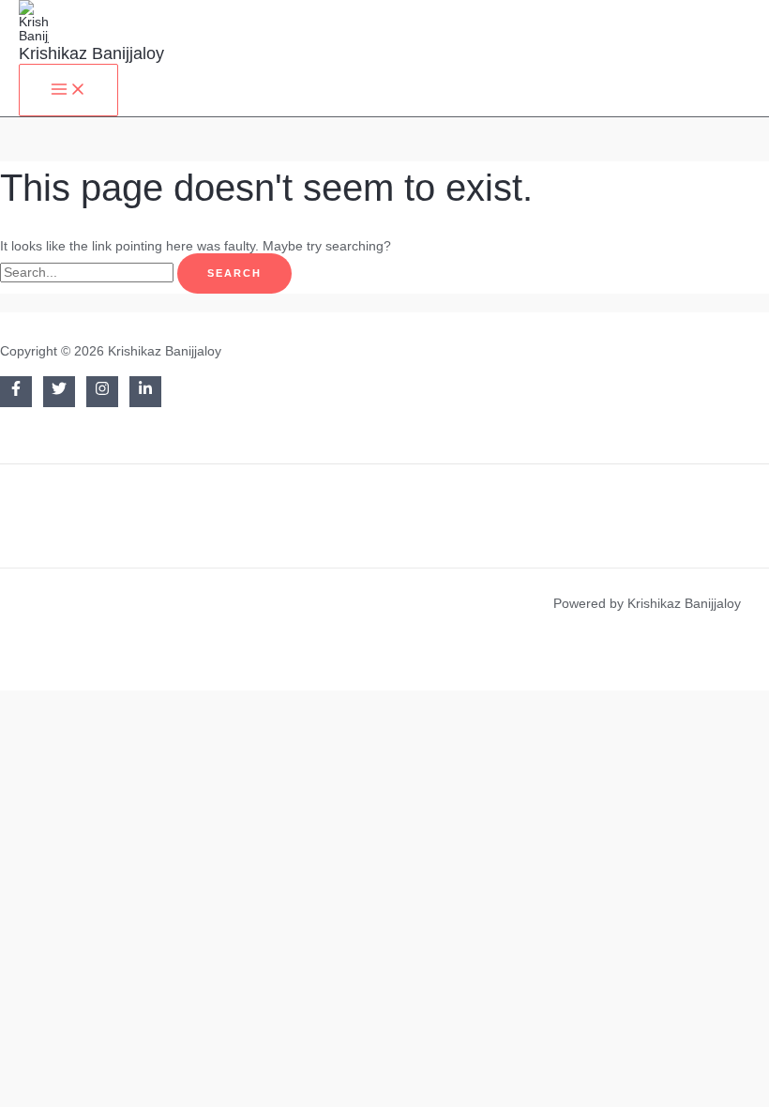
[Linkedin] (145, 391)
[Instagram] (102, 391)
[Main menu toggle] (68, 90)
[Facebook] (16, 391)
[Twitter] (59, 391)
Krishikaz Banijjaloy (91, 53)
